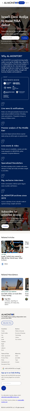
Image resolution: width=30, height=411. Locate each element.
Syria (2, 350)
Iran (2, 335)
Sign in (27, 2)
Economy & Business (20, 333)
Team (16, 360)
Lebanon (3, 348)
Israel (2, 339)
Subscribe (21, 2)
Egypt (2, 344)
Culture (17, 337)
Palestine (3, 341)
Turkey (2, 331)
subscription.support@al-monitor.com (10, 397)
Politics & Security (19, 331)
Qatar (2, 346)
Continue (5, 226)
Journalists (17, 358)
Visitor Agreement (5, 356)
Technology (18, 335)
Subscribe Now (7, 323)
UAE (2, 337)
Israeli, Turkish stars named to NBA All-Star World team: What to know (11, 258)
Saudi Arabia (4, 333)
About (16, 356)
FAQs (2, 360)
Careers (17, 362)
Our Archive (18, 339)
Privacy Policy (4, 358)
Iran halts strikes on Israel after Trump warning (11, 295)
